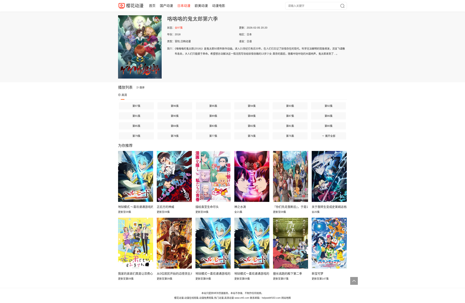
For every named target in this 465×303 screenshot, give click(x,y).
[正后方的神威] (174, 176)
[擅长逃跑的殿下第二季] (290, 243)
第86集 (329, 115)
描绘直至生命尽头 (207, 206)
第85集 (136, 125)
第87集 (290, 115)
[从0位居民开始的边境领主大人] (174, 243)
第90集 (175, 115)
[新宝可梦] (329, 243)
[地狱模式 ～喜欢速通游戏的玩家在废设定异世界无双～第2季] (135, 176)
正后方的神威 (165, 206)
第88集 (252, 115)
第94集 (252, 105)
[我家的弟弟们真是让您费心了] (135, 243)
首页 (152, 6)
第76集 (252, 135)
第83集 (213, 125)
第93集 (290, 105)
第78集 (175, 135)
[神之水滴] (251, 176)
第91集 (136, 115)
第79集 (136, 135)
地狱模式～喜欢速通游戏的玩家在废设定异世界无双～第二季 (251, 273)
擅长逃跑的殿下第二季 (287, 273)
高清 (124, 94)
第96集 (175, 105)
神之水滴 (240, 206)
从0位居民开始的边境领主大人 (174, 273)
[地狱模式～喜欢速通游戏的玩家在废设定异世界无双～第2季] (213, 243)
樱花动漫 (134, 5)
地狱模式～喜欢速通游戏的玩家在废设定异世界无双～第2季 (213, 273)
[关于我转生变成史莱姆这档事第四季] (329, 176)
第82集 (252, 125)
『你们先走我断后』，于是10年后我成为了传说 (290, 206)
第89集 (213, 115)
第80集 (329, 125)
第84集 (175, 125)
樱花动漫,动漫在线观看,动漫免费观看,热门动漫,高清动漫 (204, 297)
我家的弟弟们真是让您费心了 (135, 273)
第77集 (213, 135)
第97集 (136, 105)
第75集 (290, 135)
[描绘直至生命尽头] (213, 176)
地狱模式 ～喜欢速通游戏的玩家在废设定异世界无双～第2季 (135, 206)
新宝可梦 (317, 273)
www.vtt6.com (241, 297)
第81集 (290, 125)
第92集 (329, 105)
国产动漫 (166, 6)
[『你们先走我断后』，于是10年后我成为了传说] (290, 176)
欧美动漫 (201, 6)
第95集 (213, 105)
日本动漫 (183, 6)
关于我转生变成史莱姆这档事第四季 (329, 206)
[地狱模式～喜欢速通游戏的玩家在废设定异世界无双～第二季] (251, 243)
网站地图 (286, 297)
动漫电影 (218, 6)
